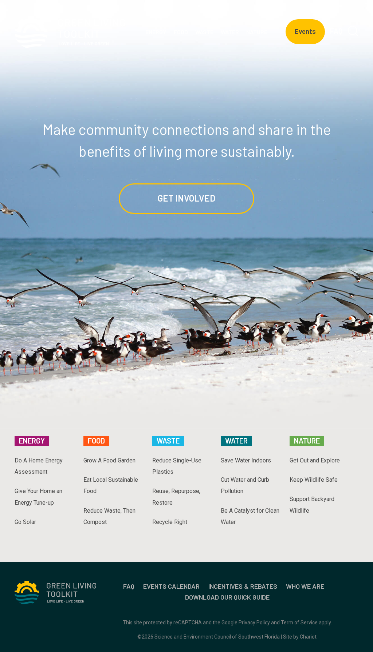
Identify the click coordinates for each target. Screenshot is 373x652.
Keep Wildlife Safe (314, 479)
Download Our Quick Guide (227, 597)
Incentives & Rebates (242, 586)
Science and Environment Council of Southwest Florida (217, 637)
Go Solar (25, 521)
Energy (32, 440)
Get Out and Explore (315, 460)
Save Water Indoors (246, 460)
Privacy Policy (254, 622)
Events (305, 31)
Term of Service (299, 622)
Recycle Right (169, 521)
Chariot (308, 637)
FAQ (336, 31)
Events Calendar (171, 586)
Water (236, 440)
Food (96, 440)
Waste (168, 440)
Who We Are (305, 586)
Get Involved (186, 198)
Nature (307, 440)
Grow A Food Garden (109, 460)
